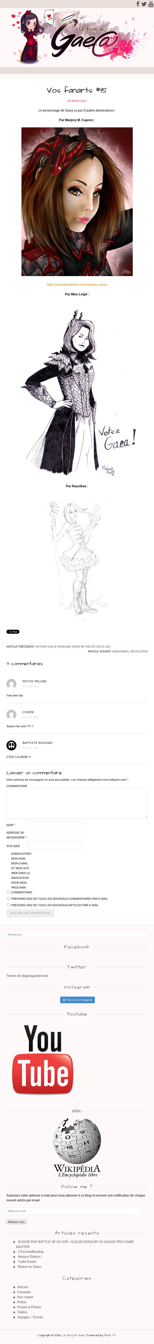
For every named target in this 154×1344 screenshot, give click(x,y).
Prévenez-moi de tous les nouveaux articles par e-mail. (55, 905)
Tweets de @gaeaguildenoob (27, 976)
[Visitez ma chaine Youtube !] (43, 1099)
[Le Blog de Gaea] (77, 64)
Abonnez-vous (16, 1221)
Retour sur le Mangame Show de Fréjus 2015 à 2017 (73, 646)
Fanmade (24, 1292)
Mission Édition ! (30, 1256)
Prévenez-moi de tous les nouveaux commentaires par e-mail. (60, 898)
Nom (10, 825)
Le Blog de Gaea (73, 1335)
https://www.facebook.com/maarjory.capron (77, 284)
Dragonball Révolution (130, 651)
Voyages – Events (30, 1317)
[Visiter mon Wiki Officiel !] (77, 1148)
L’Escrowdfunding (31, 1251)
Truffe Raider (27, 1261)
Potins (21, 1302)
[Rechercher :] (77, 934)
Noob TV (110, 1335)
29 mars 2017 (77, 100)
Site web (13, 846)
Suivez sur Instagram (79, 999)
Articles (22, 1287)
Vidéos (22, 1312)
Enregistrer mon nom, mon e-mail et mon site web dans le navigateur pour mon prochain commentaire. (21, 873)
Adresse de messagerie (16, 835)
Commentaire (16, 786)
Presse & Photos (29, 1307)
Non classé (25, 1297)
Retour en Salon (29, 1266)
